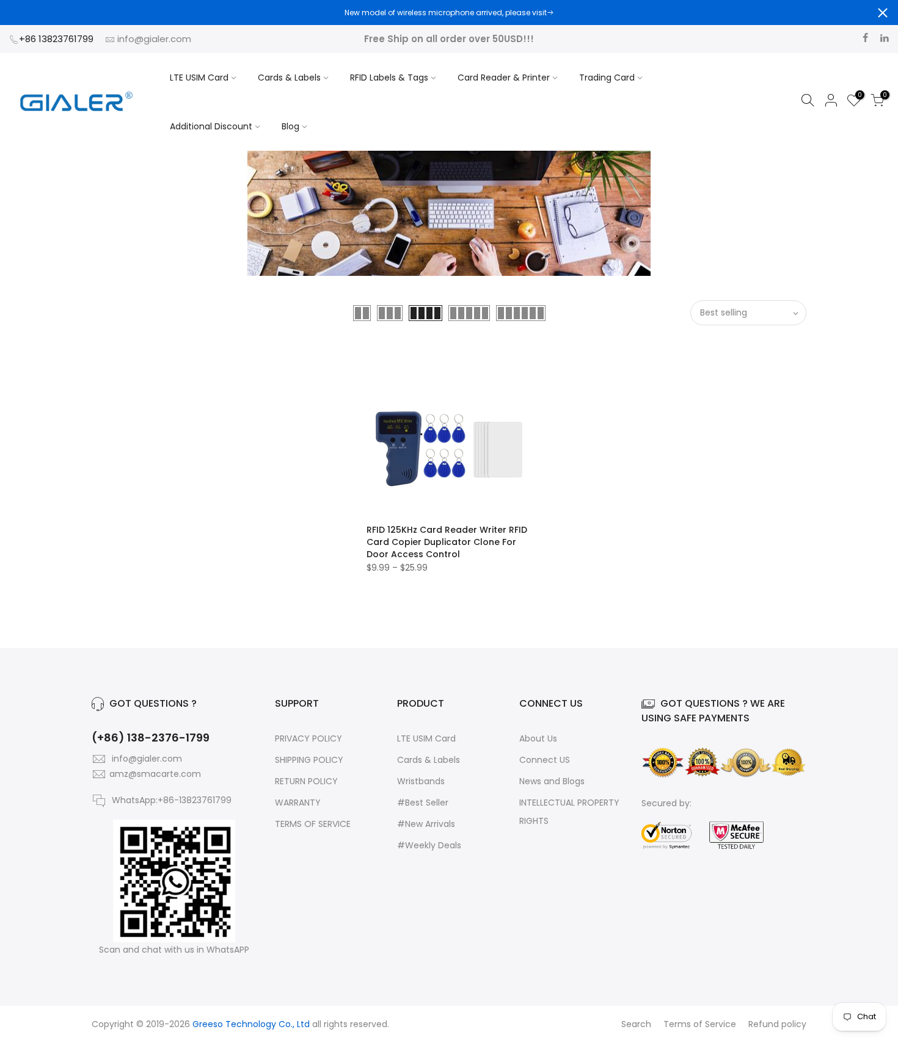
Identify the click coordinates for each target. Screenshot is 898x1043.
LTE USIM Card (199, 77)
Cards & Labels (289, 77)
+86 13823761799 (57, 38)
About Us (538, 738)
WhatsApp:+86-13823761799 (172, 800)
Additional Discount (211, 126)
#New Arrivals (426, 824)
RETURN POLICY (306, 781)
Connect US (544, 760)
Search (636, 1024)
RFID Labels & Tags (389, 77)
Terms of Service (699, 1024)
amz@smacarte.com (155, 774)
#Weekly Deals (429, 845)
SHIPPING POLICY (309, 760)
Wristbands (421, 781)
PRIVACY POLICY (308, 738)
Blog (290, 126)
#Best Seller (422, 802)
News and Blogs (552, 781)
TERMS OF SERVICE (313, 824)
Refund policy (777, 1024)
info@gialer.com (154, 38)
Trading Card (607, 77)
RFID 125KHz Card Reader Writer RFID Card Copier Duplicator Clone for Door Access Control (447, 542)
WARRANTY (298, 802)
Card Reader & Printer (504, 77)
